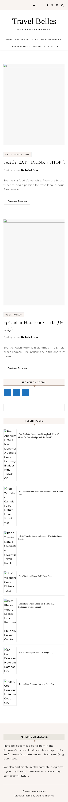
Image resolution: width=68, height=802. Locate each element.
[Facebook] (7, 392)
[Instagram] (16, 392)
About (37, 46)
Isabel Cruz (31, 170)
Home (9, 39)
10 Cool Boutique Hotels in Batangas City (36, 652)
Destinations (50, 39)
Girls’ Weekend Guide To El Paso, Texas (35, 576)
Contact (50, 46)
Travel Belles (34, 21)
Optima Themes (45, 795)
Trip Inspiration (25, 39)
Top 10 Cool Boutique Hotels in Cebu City (36, 684)
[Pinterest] (25, 392)
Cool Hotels (13, 315)
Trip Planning (19, 46)
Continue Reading (17, 201)
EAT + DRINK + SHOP (17, 154)
